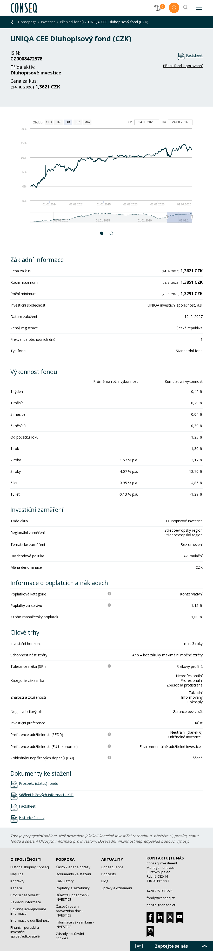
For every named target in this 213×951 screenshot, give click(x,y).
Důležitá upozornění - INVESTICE (72, 897)
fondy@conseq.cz (161, 898)
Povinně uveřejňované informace (28, 911)
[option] (106, 173)
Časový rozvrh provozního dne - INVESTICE (69, 911)
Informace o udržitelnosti (30, 920)
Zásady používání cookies (70, 935)
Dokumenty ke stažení (73, 874)
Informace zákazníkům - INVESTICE (75, 924)
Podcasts (108, 874)
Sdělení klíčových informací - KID (46, 795)
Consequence (112, 867)
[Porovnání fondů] (157, 8)
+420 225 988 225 (159, 890)
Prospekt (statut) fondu (38, 783)
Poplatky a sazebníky (73, 888)
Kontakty (17, 881)
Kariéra (16, 888)
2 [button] (111, 233)
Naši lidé (17, 874)
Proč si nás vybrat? (25, 895)
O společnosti (26, 859)
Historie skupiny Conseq (29, 867)
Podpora (65, 859)
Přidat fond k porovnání (183, 65)
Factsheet (194, 55)
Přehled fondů (72, 21)
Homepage (27, 21)
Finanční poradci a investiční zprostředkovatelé (25, 932)
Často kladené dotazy (73, 867)
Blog (104, 881)
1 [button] (102, 233)
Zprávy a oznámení (116, 888)
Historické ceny (31, 817)
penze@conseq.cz (161, 905)
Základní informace (25, 902)
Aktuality (112, 859)
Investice (48, 21)
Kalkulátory (65, 881)
